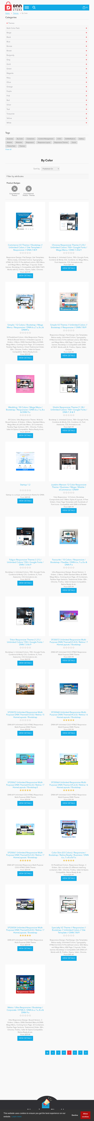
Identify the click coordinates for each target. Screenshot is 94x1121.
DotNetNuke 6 (70, 139)
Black (9, 37)
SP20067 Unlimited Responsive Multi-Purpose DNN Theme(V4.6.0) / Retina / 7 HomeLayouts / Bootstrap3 (25, 785)
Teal (8, 109)
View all (8, 149)
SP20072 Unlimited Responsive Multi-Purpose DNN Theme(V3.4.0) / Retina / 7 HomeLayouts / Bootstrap (69, 642)
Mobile (9, 142)
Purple (9, 91)
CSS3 (59, 139)
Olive (9, 82)
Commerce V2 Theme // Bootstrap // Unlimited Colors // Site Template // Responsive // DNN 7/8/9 (25, 247)
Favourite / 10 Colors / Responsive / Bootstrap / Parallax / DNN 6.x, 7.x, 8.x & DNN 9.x (68, 562)
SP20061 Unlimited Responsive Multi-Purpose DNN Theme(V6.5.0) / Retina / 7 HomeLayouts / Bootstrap (25, 855)
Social (74, 142)
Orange (10, 87)
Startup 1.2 (25, 485)
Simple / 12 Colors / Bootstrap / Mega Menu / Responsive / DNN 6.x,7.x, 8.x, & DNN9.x (25, 327)
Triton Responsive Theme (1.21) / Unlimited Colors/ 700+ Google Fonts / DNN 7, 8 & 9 (25, 642)
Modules (19, 142)
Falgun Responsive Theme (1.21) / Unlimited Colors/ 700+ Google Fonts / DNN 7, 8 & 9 (25, 562)
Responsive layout (44, 142)
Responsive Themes (61, 142)
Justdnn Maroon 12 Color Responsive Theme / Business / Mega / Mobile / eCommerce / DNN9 (68, 487)
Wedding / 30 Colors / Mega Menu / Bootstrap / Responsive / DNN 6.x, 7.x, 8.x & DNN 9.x (25, 409)
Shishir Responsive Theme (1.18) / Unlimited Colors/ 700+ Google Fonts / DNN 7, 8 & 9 (69, 409)
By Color (20, 139)
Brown (9, 51)
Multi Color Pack (13, 28)
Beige (9, 33)
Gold (9, 64)
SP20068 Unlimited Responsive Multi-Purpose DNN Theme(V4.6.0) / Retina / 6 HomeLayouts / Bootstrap (69, 714)
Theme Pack (11, 146)
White (9, 123)
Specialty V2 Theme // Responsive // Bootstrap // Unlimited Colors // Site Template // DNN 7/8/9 (69, 930)
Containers (30, 139)
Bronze (9, 46)
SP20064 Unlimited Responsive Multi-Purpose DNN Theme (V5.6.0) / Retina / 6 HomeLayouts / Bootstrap (68, 785)
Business (10, 139)
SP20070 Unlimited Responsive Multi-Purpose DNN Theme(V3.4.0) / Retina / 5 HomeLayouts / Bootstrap (25, 714)
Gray (8, 60)
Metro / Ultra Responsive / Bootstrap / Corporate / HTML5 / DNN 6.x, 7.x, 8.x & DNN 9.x (25, 1010)
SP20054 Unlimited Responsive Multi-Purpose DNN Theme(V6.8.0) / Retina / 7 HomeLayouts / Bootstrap (25, 930)
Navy (9, 78)
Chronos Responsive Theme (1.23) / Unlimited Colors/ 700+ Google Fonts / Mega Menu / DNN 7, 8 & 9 (69, 247)
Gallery (81, 139)
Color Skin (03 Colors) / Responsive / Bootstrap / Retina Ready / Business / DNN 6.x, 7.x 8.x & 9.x (69, 855)
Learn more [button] (17, 1117)
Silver (9, 105)
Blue (8, 42)
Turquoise (10, 114)
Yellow (9, 118)
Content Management (45, 139)
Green (9, 69)
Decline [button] (75, 1115)
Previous (53, 1053)
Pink (8, 96)
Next (86, 1053)
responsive (30, 142)
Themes (11, 23)
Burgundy (10, 55)
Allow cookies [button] (85, 1115)
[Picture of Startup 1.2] (25, 461)
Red (8, 100)
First (47, 1053)
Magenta (10, 73)
